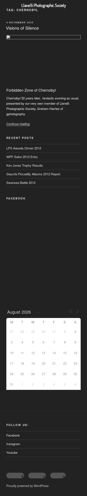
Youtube (12, 452)
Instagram (13, 444)
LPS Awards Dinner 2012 (23, 148)
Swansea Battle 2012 (20, 182)
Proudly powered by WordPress (27, 486)
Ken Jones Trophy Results (24, 165)
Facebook (13, 435)
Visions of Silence (22, 28)
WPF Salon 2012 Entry (22, 156)
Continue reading (18, 123)
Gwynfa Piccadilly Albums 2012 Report (33, 174)
